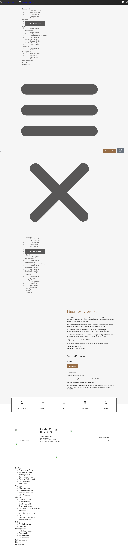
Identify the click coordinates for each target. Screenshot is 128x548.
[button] (59, 151)
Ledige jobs (26, 64)
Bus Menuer (34, 18)
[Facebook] (123, 2)
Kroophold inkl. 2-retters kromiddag (27, 512)
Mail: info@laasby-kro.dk (50, 441)
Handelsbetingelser (104, 441)
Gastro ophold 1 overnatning (25, 500)
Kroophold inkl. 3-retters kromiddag (27, 516)
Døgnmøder (34, 59)
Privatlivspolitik (104, 437)
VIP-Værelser (34, 25)
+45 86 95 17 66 (8, 2)
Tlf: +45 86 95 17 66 (48, 440)
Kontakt (25, 62)
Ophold (24, 27)
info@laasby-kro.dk (28, 2)
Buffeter (32, 50)
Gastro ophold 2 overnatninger (25, 505)
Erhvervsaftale (34, 44)
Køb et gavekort (27, 60)
